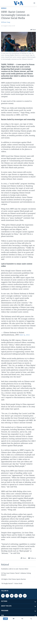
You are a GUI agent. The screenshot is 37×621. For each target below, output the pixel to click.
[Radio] (22, 618)
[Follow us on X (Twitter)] (7, 596)
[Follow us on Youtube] (11, 596)
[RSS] (20, 596)
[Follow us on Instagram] (16, 596)
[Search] (31, 618)
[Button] (33, 30)
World (3, 8)
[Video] (14, 618)
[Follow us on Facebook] (3, 596)
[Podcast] (25, 596)
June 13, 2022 (25, 335)
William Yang (5, 22)
